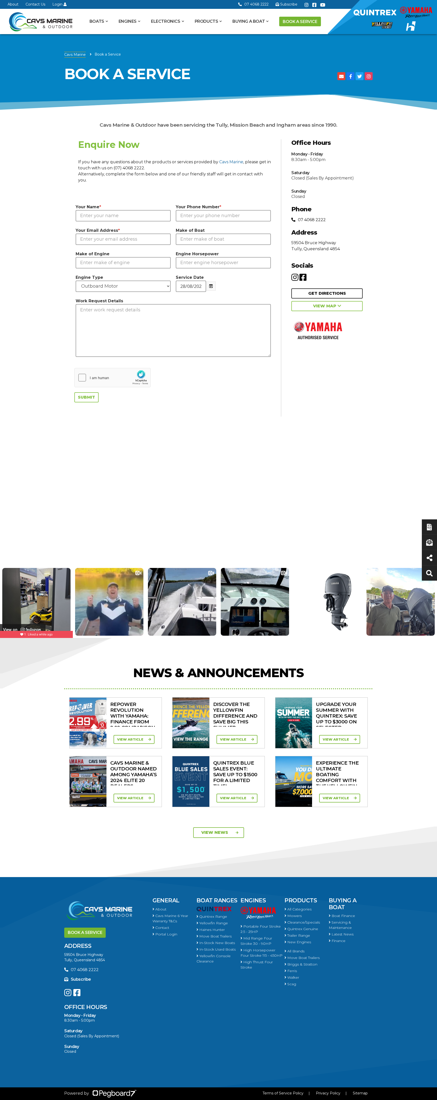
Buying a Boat (343, 903)
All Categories (299, 909)
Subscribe (81, 979)
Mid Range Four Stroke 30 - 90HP (256, 941)
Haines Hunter (211, 929)
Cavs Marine (75, 54)
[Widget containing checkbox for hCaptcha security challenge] (112, 377)
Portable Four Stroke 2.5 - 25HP (261, 929)
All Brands (295, 951)
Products (206, 21)
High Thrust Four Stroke (257, 965)
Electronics (165, 21)
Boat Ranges (216, 900)
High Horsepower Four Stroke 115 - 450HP (261, 953)
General (166, 900)
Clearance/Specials (303, 922)
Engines (253, 900)
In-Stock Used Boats (217, 949)
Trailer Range (298, 935)
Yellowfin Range (213, 923)
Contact (161, 927)
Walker (292, 977)
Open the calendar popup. (211, 286)
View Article (130, 739)
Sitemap (360, 1093)
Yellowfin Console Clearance (213, 959)
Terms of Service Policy (283, 1093)
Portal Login (165, 934)
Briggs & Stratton (301, 964)
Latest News (342, 934)
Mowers (294, 915)
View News (214, 832)
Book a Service (300, 21)
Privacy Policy (328, 1093)
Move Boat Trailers (215, 936)
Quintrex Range (212, 916)
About (13, 4)
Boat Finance (343, 915)
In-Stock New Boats (216, 943)
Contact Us (35, 4)
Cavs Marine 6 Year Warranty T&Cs (170, 918)
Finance (338, 940)
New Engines (298, 942)
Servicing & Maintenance (340, 925)
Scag (291, 984)
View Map (325, 306)
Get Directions (327, 293)
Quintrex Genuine (302, 929)
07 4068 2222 (256, 4)
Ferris (291, 971)
